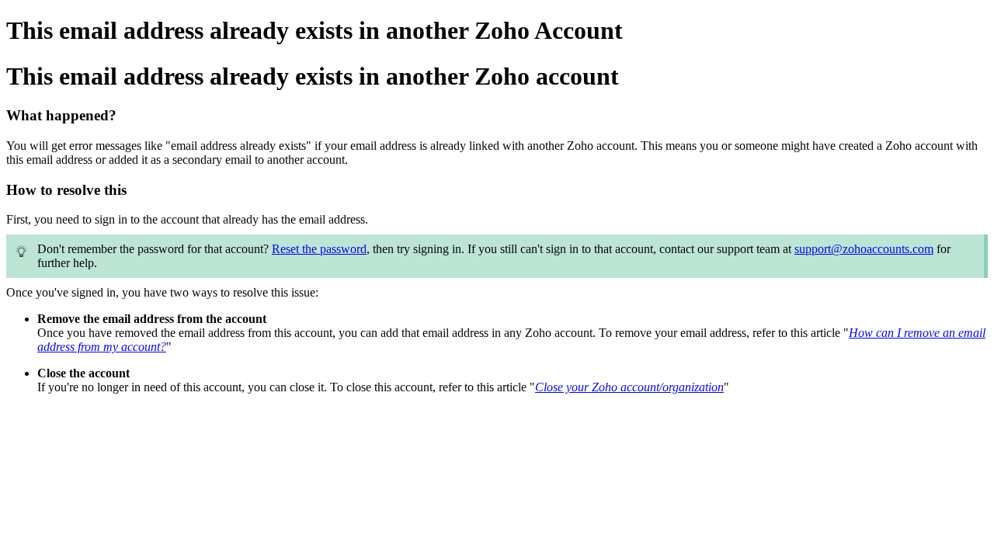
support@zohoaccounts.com (863, 248)
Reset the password (319, 248)
